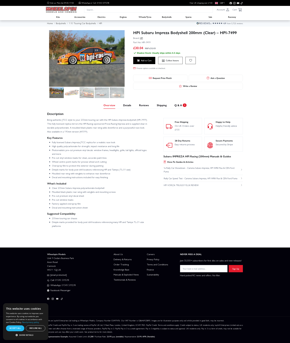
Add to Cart (146, 60)
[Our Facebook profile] (231, 3)
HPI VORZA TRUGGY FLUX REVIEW (181, 185)
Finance (150, 269)
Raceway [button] (232, 16)
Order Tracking (121, 264)
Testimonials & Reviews (125, 279)
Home (50, 23)
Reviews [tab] (144, 105)
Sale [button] (210, 16)
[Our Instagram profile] (234, 3)
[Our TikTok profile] (241, 3)
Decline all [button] (35, 328)
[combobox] (148, 10)
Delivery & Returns (123, 259)
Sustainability (153, 274)
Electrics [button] (101, 16)
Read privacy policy (30, 322)
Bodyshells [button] (167, 16)
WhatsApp (95, 2)
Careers (151, 254)
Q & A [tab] (179, 105)
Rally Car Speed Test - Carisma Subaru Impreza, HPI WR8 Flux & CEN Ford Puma (200, 178)
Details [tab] (127, 105)
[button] (223, 9)
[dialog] (25, 321)
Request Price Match (162, 77)
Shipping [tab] (162, 105)
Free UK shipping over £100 (201, 2)
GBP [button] (221, 2)
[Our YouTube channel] (238, 3)
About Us (118, 254)
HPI (141, 38)
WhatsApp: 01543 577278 (63, 285)
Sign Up (235, 268)
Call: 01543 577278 (59, 280)
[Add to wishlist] (190, 60)
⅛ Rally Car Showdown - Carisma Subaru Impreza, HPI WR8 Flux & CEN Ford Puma (199, 169)
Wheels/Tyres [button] (145, 16)
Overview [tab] (109, 105)
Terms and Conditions (157, 264)
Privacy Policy (153, 259)
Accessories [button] (79, 16)
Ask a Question (218, 77)
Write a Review (190, 85)
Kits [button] (58, 16)
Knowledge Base (121, 269)
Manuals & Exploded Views (126, 274)
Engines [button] (123, 16)
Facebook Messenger (60, 290)
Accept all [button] (15, 328)
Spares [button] (188, 16)
